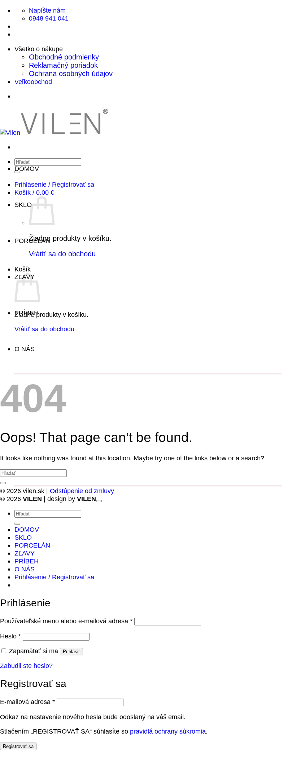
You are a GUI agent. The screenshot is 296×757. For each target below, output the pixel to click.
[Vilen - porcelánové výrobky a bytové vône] (54, 132)
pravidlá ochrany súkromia (168, 731)
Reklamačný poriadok (63, 65)
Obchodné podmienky (64, 57)
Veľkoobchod (33, 81)
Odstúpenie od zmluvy (82, 491)
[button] (54, 184)
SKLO (23, 204)
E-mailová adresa (27, 701)
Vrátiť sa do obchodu (62, 254)
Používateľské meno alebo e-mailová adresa (66, 621)
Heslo (10, 636)
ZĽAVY (24, 553)
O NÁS (24, 349)
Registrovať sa (18, 746)
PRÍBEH (26, 312)
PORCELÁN (32, 240)
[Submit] (3, 483)
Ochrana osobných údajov (71, 74)
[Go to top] (99, 501)
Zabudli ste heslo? (26, 665)
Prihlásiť (71, 651)
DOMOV (26, 168)
